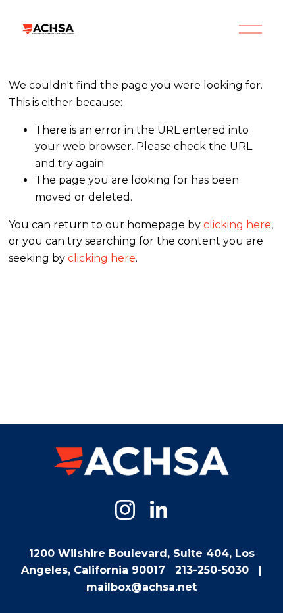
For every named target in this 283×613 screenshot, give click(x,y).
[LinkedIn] (157, 509)
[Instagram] (125, 509)
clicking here (237, 224)
